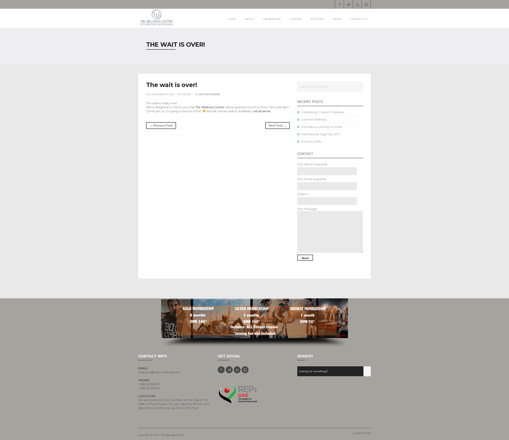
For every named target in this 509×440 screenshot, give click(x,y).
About (249, 18)
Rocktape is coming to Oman (321, 127)
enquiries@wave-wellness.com (159, 372)
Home (232, 18)
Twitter (348, 4)
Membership (272, 18)
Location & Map (362, 432)
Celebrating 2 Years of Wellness (322, 112)
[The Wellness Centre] (156, 17)
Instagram (366, 4)
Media (337, 18)
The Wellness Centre (209, 107)
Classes (296, 18)
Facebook (339, 4)
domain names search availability (229, 111)
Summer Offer (311, 141)
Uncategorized (209, 94)
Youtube (357, 4)
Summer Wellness (314, 119)
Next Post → (277, 125)
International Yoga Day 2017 (320, 134)
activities (317, 18)
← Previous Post (161, 125)
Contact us (358, 18)
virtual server (262, 111)
